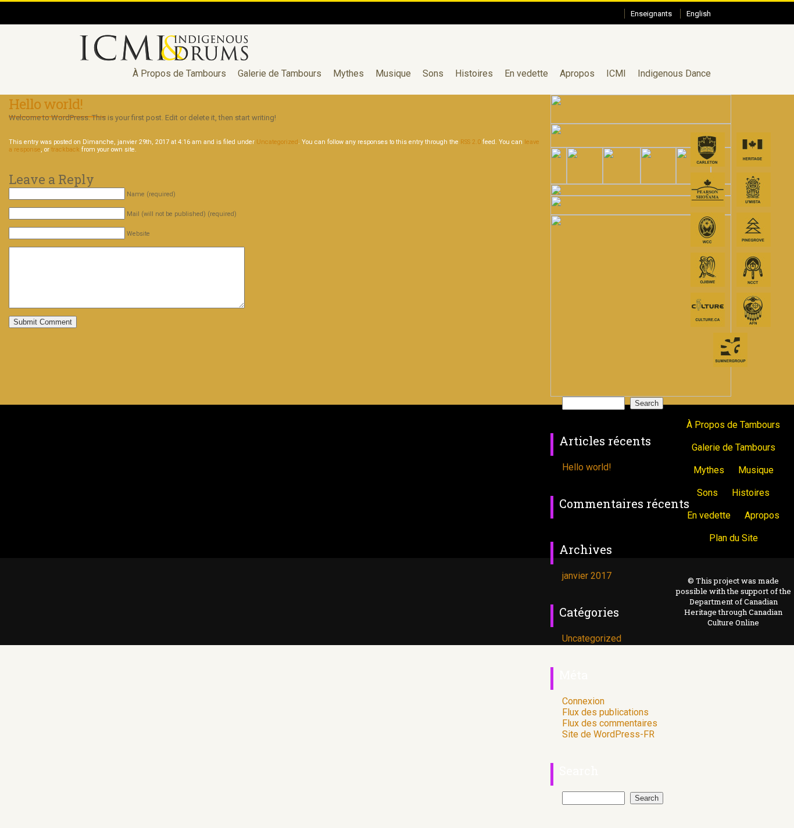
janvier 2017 (586, 575)
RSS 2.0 (470, 142)
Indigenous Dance (674, 73)
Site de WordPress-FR (608, 734)
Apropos (577, 73)
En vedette (526, 73)
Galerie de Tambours (279, 73)
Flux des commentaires (609, 723)
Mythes (348, 73)
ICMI (616, 73)
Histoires (474, 73)
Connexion (583, 701)
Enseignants (651, 13)
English (698, 13)
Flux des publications (605, 712)
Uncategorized (277, 142)
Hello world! (46, 104)
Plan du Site (733, 537)
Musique (393, 73)
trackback (65, 149)
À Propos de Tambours (179, 73)
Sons (433, 73)
